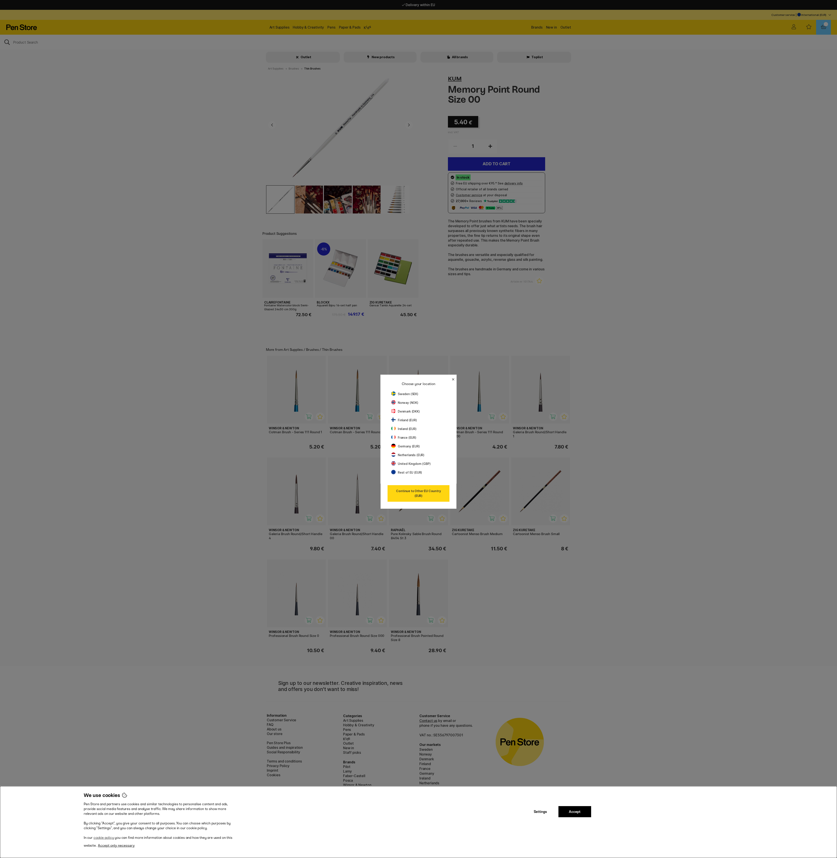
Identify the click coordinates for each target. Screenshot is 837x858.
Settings (540, 812)
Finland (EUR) (407, 420)
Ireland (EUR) (407, 429)
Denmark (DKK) (409, 411)
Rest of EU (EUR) (410, 472)
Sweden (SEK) (408, 394)
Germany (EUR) (409, 446)
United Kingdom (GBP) (414, 464)
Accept (574, 812)
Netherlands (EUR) (411, 455)
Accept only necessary (116, 845)
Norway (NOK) (408, 402)
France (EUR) (407, 437)
